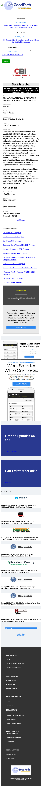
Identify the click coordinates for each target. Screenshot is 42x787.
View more (8, 482)
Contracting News (22, 40)
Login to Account (11, 680)
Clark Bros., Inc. (21, 84)
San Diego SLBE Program (13, 241)
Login (30, 50)
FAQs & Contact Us (9, 55)
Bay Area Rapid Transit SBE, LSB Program (19, 245)
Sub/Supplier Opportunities (14, 737)
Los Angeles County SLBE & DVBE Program (20, 268)
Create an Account (11, 451)
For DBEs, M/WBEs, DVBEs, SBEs (16, 663)
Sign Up (6, 61)
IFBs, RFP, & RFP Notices (14, 723)
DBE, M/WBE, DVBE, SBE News (15, 715)
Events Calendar (34, 40)
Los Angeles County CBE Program (16, 249)
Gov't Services (20, 27)
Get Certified (16, 42)
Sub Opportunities (9, 40)
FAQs (8, 701)
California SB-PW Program (13, 278)
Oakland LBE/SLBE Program (14, 264)
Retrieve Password (12, 688)
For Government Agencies (14, 667)
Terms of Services (11, 754)
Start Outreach (8, 25)
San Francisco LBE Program (13, 237)
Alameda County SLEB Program (15, 253)
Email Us (19, 55)
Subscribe (21, 634)
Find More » (9, 628)
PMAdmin (28, 27)
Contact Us (10, 705)
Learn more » (21, 327)
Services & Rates (20, 25)
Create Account (11, 684)
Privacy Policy (11, 758)
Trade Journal (25, 42)
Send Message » (21, 220)
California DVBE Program (12, 282)
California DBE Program (12, 233)
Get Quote (29, 25)
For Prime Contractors (13, 659)
